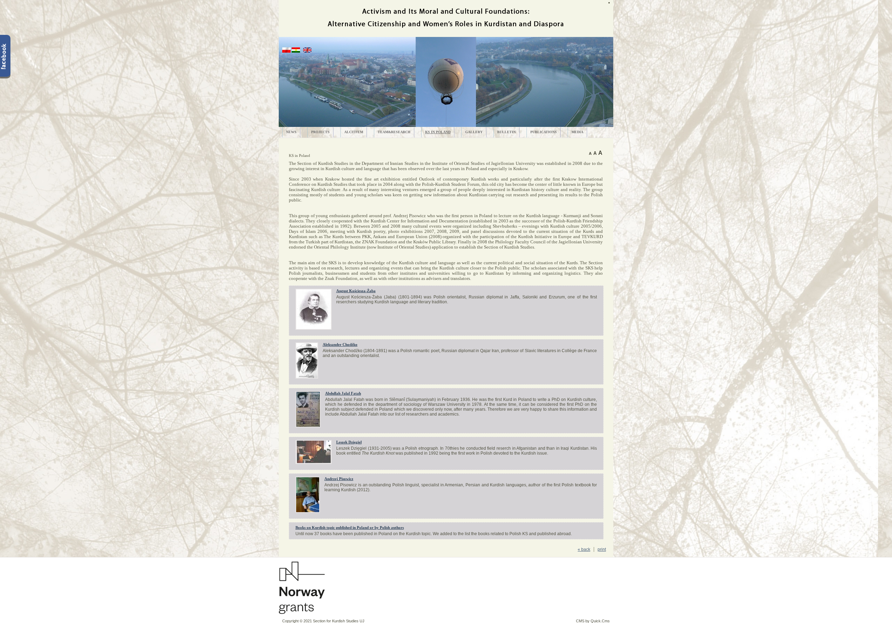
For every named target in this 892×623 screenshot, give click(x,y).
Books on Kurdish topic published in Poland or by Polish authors (349, 527)
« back (584, 549)
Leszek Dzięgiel (349, 442)
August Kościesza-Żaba (356, 291)
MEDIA (577, 132)
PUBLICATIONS (543, 132)
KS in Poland (438, 132)
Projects (320, 132)
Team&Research (394, 132)
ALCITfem (353, 132)
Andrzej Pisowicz (338, 479)
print (602, 549)
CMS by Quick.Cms (593, 621)
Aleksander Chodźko (340, 344)
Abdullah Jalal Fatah (343, 393)
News (291, 132)
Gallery (474, 132)
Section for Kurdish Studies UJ (338, 621)
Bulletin (506, 132)
